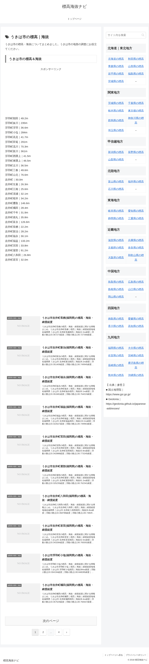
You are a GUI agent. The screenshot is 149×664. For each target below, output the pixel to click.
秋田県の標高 (136, 58)
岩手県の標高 (116, 73)
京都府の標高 (116, 247)
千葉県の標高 (136, 103)
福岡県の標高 (116, 347)
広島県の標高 (136, 281)
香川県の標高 (116, 326)
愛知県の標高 (136, 210)
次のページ (51, 621)
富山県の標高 (116, 181)
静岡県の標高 (116, 218)
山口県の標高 (136, 289)
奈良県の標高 (136, 247)
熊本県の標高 (116, 375)
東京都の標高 (136, 110)
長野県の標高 (136, 152)
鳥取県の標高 (116, 281)
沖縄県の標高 (136, 375)
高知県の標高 (136, 326)
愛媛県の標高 (136, 318)
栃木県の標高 (116, 110)
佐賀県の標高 (116, 355)
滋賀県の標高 (116, 240)
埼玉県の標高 (116, 130)
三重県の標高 (136, 218)
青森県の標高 (116, 66)
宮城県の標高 (116, 81)
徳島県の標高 (116, 318)
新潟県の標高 (116, 152)
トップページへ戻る (113, 655)
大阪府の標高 (116, 257)
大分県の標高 (136, 347)
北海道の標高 (116, 58)
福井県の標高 (136, 181)
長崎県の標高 (116, 365)
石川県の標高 (116, 189)
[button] (143, 35)
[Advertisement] (51, 91)
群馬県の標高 (116, 120)
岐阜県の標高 (116, 210)
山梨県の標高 (116, 159)
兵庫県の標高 (136, 240)
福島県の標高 (136, 73)
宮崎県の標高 (136, 355)
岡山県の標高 (116, 296)
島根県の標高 (116, 289)
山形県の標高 (136, 66)
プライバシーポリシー (136, 655)
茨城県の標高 (116, 103)
